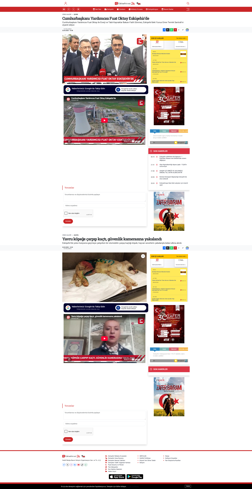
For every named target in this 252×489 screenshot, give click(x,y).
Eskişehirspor (153, 9)
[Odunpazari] (169, 106)
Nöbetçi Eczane (137, 9)
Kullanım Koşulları (171, 458)
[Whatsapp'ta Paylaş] (171, 29)
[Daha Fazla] (175, 29)
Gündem (122, 9)
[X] (67, 464)
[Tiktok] (82, 464)
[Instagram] (71, 464)
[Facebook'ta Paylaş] (164, 29)
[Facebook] (64, 464)
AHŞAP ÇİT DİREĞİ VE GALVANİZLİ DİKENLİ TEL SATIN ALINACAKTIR (171, 172)
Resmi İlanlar (168, 9)
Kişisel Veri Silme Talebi (148, 460)
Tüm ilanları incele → (181, 38)
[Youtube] (78, 464)
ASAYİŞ (76, 235)
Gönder (68, 221)
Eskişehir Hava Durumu (115, 458)
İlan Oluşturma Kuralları (173, 460)
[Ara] (188, 3)
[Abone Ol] (187, 30)
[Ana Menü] (188, 9)
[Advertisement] (104, 165)
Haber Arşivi (112, 471)
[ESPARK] (169, 211)
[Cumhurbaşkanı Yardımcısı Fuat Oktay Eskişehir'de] (104, 59)
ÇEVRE (76, 14)
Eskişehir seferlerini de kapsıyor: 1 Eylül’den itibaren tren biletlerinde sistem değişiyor (173, 158)
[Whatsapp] (85, 464)
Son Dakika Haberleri (115, 469)
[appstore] (117, 476)
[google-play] (135, 476)
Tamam (188, 486)
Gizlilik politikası (133, 486)
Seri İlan (98, 9)
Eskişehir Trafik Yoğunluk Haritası (119, 463)
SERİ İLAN (143, 456)
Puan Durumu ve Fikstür (116, 465)
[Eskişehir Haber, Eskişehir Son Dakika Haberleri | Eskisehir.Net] (127, 3)
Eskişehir (110, 9)
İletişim (142, 463)
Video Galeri (66, 14)
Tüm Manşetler (113, 467)
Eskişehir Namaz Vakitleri (116, 460)
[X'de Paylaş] (167, 29)
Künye (167, 456)
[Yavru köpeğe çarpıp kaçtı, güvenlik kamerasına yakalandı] (104, 277)
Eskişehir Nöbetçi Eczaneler (117, 456)
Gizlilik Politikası (145, 458)
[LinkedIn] (74, 464)
